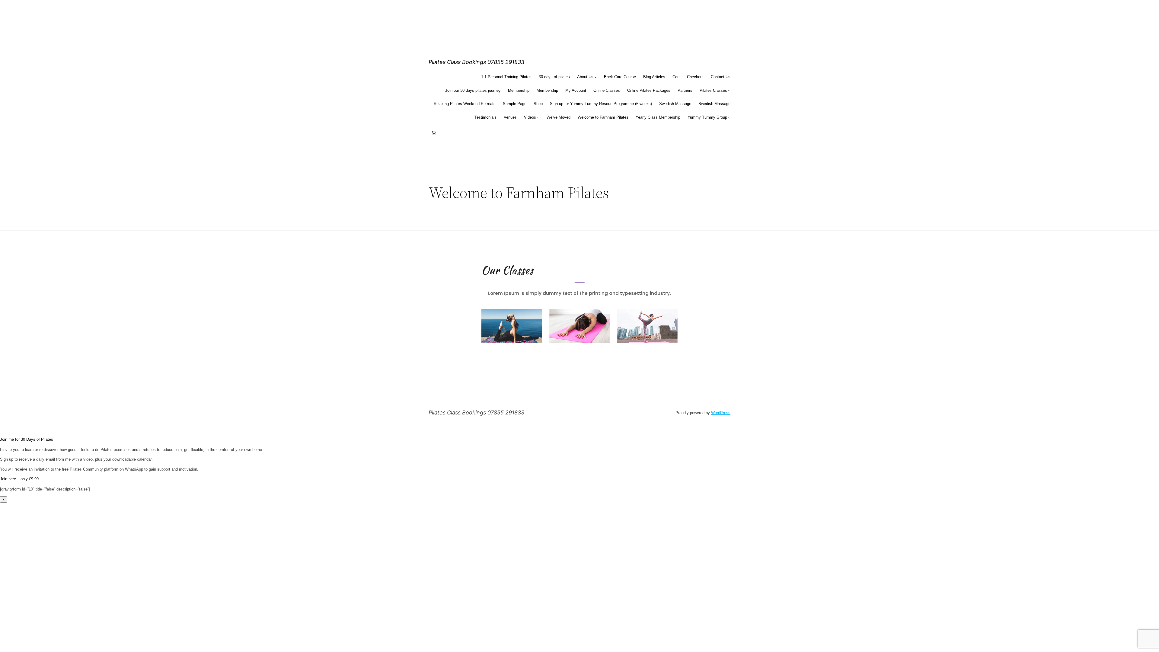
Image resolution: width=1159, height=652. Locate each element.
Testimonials (485, 117)
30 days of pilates (554, 77)
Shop (538, 103)
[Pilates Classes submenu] (729, 90)
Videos (530, 117)
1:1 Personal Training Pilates (506, 77)
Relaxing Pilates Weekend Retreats (465, 103)
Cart (676, 77)
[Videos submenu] (538, 118)
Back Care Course (620, 77)
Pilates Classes (713, 90)
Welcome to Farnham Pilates (603, 117)
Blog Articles (654, 77)
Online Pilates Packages (648, 90)
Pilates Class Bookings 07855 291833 (476, 62)
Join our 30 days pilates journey (473, 90)
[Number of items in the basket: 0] (434, 133)
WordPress (720, 413)
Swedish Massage (675, 103)
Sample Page (514, 103)
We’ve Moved (558, 117)
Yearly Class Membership (658, 117)
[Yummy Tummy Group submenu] (729, 118)
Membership (518, 90)
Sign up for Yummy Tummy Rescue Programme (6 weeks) (601, 103)
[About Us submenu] (595, 77)
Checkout (695, 77)
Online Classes (606, 90)
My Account (575, 90)
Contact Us (720, 77)
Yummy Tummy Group (707, 117)
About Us (585, 77)
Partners (685, 90)
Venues (510, 117)
